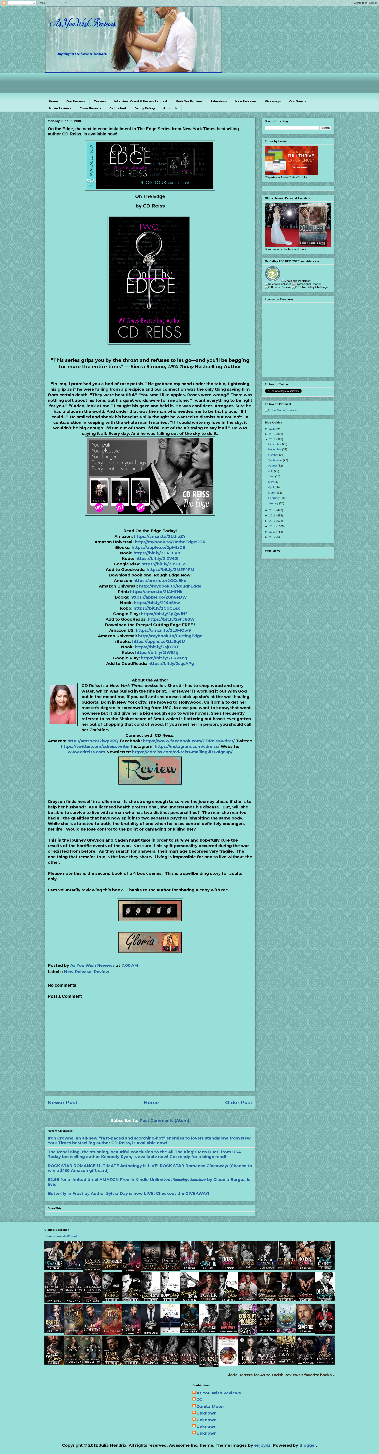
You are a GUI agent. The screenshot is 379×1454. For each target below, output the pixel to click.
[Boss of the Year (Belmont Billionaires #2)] (170, 1331)
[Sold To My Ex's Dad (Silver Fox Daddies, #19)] (189, 1268)
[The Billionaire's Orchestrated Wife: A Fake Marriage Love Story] (150, 1333)
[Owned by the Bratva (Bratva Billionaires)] (150, 1300)
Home (53, 101)
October (273, 454)
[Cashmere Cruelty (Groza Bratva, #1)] (92, 1363)
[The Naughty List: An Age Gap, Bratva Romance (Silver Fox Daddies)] (209, 1331)
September (275, 460)
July (271, 471)
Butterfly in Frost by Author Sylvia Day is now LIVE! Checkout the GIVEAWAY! (128, 1193)
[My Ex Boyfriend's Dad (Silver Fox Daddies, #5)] (112, 1268)
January (273, 503)
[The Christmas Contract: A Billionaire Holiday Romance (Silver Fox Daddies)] (305, 1300)
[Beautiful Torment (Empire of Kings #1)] (267, 1363)
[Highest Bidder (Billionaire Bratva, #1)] (228, 1300)
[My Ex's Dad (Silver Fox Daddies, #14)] (305, 1268)
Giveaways (273, 101)
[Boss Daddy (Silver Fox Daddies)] (228, 1268)
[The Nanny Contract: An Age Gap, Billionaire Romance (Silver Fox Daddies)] (325, 1268)
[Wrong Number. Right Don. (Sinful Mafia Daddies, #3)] (189, 1331)
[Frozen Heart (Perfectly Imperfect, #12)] (150, 1269)
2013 (272, 531)
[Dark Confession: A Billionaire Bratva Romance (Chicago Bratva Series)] (286, 1300)
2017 (272, 510)
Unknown (206, 1413)
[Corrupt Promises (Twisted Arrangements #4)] (247, 1333)
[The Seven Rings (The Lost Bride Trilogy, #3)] (286, 1332)
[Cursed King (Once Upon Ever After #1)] (286, 1268)
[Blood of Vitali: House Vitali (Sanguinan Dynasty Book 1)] (112, 1333)
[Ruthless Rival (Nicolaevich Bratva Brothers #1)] (131, 1300)
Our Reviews (75, 101)
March (272, 492)
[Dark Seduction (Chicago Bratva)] (267, 1300)
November (275, 449)
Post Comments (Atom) (164, 1120)
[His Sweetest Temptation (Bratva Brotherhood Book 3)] (54, 1302)
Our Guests (297, 101)
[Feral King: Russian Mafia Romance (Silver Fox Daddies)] (54, 1268)
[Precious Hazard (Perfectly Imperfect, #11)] (170, 1269)
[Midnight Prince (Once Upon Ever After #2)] (267, 1268)
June (271, 476)
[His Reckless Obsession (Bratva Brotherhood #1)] (92, 1302)
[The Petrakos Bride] (228, 1364)
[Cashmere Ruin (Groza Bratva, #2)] (73, 1363)
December (275, 444)
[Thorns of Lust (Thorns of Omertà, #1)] (189, 1363)
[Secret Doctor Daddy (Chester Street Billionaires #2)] (131, 1333)
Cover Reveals (90, 108)
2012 (272, 537)
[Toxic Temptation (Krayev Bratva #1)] (325, 1363)
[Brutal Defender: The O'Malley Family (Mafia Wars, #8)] (247, 1363)
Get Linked (117, 108)
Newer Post (62, 1102)
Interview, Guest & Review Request (140, 101)
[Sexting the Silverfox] (305, 1331)
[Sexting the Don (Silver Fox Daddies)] (209, 1268)
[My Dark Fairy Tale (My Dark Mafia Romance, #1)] (325, 1332)
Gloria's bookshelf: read (60, 1236)
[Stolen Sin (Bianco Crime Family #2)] (247, 1300)
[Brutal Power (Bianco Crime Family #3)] (209, 1300)
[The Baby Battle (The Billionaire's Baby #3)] (73, 1268)
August (273, 465)
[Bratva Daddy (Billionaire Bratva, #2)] (170, 1300)
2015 (272, 520)
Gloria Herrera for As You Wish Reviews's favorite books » (280, 1375)
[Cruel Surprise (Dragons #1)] (54, 1331)
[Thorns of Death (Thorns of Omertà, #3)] (150, 1363)
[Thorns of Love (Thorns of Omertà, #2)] (170, 1363)
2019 (272, 434)
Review (101, 971)
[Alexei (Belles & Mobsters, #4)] (305, 1363)
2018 (272, 439)
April (271, 487)
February (274, 497)
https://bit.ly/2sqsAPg (171, 663)
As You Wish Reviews (218, 1393)
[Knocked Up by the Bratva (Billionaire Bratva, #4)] (189, 1300)
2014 (272, 526)
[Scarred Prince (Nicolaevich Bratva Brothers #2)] (112, 1300)
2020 (272, 428)
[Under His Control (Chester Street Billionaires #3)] (92, 1333)
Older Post (238, 1102)
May (271, 481)
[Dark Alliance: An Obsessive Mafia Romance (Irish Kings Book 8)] (92, 1270)
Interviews (219, 101)
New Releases (245, 101)
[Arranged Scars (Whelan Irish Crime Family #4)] (247, 1268)
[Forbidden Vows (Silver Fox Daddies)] (54, 1363)
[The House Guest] (209, 1365)
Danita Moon (210, 1406)
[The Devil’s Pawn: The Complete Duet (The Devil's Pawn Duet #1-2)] (286, 1363)
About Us (170, 108)
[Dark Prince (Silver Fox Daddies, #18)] (112, 1363)
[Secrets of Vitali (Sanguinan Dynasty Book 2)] (73, 1333)
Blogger (307, 1445)
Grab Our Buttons (189, 101)
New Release (77, 971)
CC (199, 1399)
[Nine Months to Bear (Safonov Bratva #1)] (267, 1331)
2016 (272, 515)
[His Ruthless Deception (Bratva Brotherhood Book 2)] (73, 1302)
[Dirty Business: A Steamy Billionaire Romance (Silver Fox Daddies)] (325, 1300)
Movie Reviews (60, 108)
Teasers (100, 101)
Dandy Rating (144, 108)
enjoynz (262, 1445)
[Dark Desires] (131, 1363)
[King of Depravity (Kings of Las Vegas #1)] (228, 1331)
